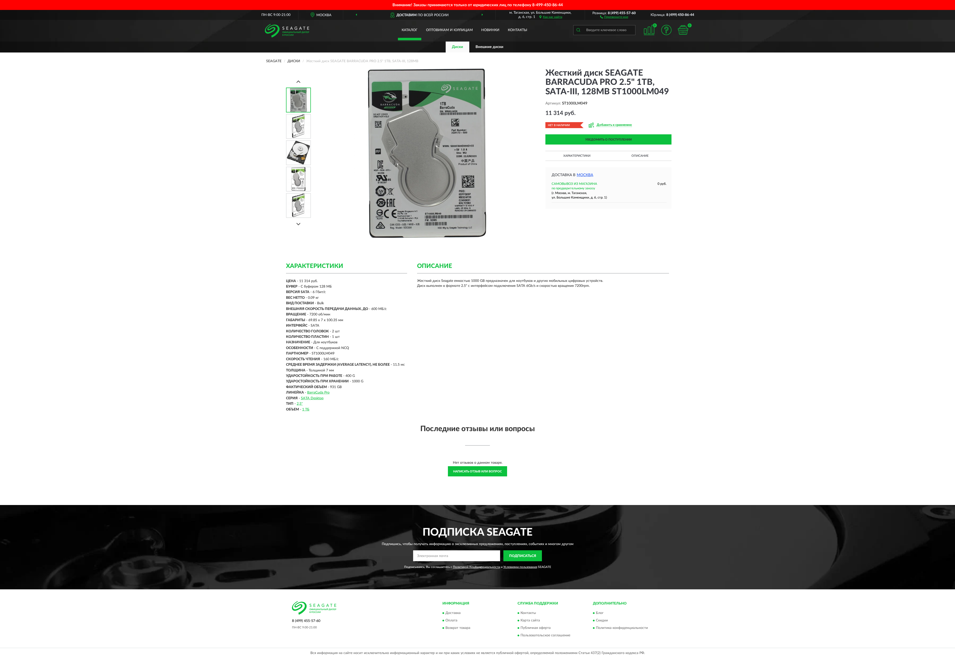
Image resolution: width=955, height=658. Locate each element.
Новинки (490, 30)
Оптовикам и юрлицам (449, 30)
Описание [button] (640, 155)
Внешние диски (489, 47)
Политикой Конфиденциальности (476, 566)
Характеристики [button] (576, 155)
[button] (614, 16)
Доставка (453, 613)
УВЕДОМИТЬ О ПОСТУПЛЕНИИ (608, 139)
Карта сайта (530, 620)
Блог (600, 613)
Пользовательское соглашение (545, 635)
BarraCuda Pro (318, 392)
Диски (457, 47)
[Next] (298, 224)
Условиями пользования (520, 566)
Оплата (451, 620)
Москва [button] (585, 175)
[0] (683, 30)
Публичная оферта (536, 628)
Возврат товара (457, 628)
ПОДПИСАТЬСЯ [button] (522, 556)
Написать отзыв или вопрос (477, 471)
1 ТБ (305, 409)
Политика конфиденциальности (622, 628)
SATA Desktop (312, 398)
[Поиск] (578, 30)
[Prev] (298, 81)
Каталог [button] (410, 30)
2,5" (300, 403)
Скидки (602, 620)
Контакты (517, 30)
